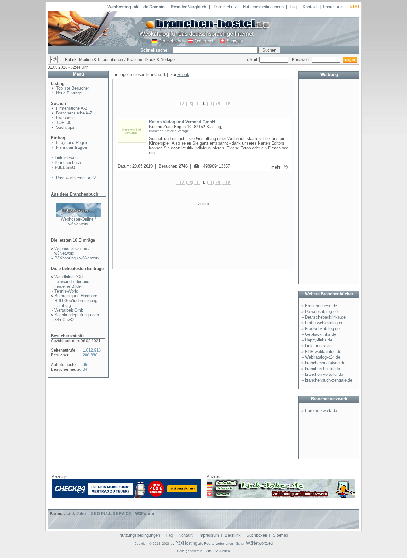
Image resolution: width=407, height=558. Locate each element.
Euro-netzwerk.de (321, 410)
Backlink (233, 535)
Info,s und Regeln (71, 142)
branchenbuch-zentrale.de (328, 380)
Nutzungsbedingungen (263, 6)
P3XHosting (186, 543)
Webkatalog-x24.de (322, 357)
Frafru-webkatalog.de (324, 322)
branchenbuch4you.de (325, 363)
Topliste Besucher (72, 88)
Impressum (333, 6)
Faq (293, 6)
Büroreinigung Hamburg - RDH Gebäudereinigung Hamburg (77, 300)
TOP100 (63, 122)
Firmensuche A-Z (71, 108)
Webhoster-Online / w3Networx (78, 221)
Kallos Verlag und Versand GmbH (182, 122)
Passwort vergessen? (75, 178)
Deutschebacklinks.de (325, 317)
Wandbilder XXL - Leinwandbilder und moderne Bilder (71, 281)
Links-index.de (318, 345)
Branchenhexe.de (321, 305)
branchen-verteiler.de (324, 374)
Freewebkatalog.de (322, 328)
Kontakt (310, 6)
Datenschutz (225, 6)
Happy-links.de (318, 340)
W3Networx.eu (259, 543)
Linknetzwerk (67, 157)
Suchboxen (256, 535)
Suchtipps (64, 127)
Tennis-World (66, 291)
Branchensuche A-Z (73, 113)
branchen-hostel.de (322, 368)
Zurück (203, 204)
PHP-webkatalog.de (323, 351)
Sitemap (280, 535)
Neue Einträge (68, 93)
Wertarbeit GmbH (70, 310)
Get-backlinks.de (320, 334)
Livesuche (65, 117)
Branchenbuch (68, 162)
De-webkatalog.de (321, 311)
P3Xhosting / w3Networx (77, 258)
